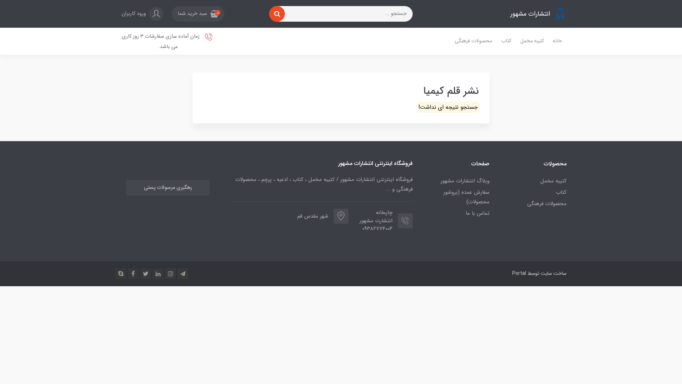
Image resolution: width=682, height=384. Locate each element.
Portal (519, 273)
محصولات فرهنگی (473, 41)
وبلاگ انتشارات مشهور (464, 181)
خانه (557, 41)
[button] (198, 14)
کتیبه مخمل (532, 41)
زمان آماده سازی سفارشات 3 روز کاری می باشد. (161, 41)
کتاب (506, 41)
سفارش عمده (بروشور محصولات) (466, 197)
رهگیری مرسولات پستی (168, 187)
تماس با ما (477, 213)
